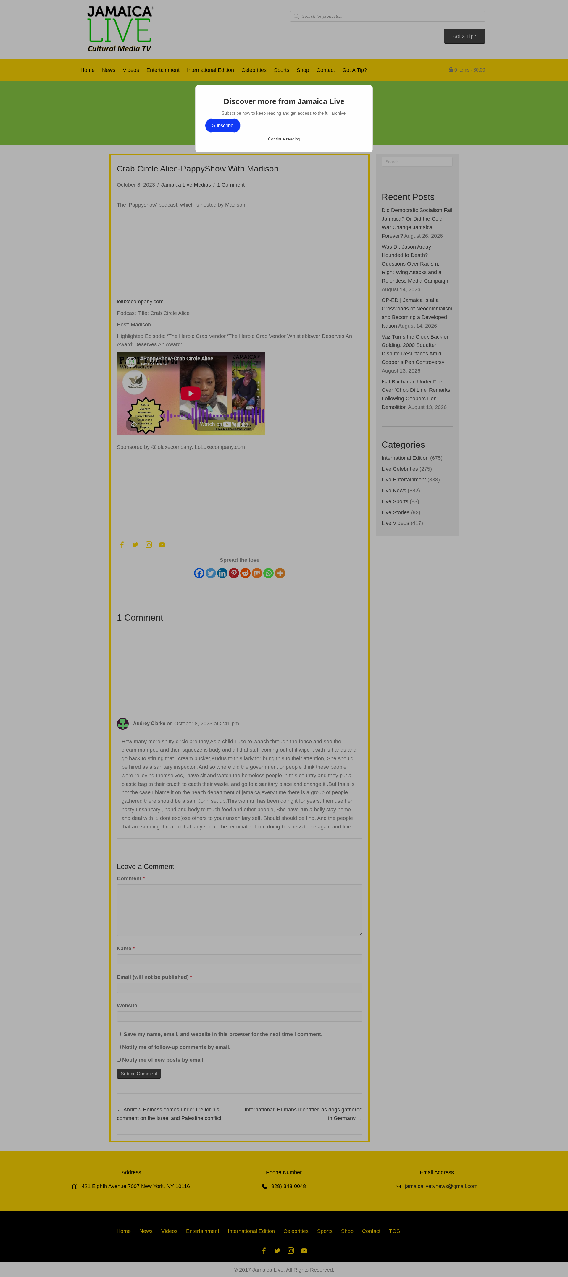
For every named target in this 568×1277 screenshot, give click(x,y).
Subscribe (222, 125)
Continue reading (284, 139)
